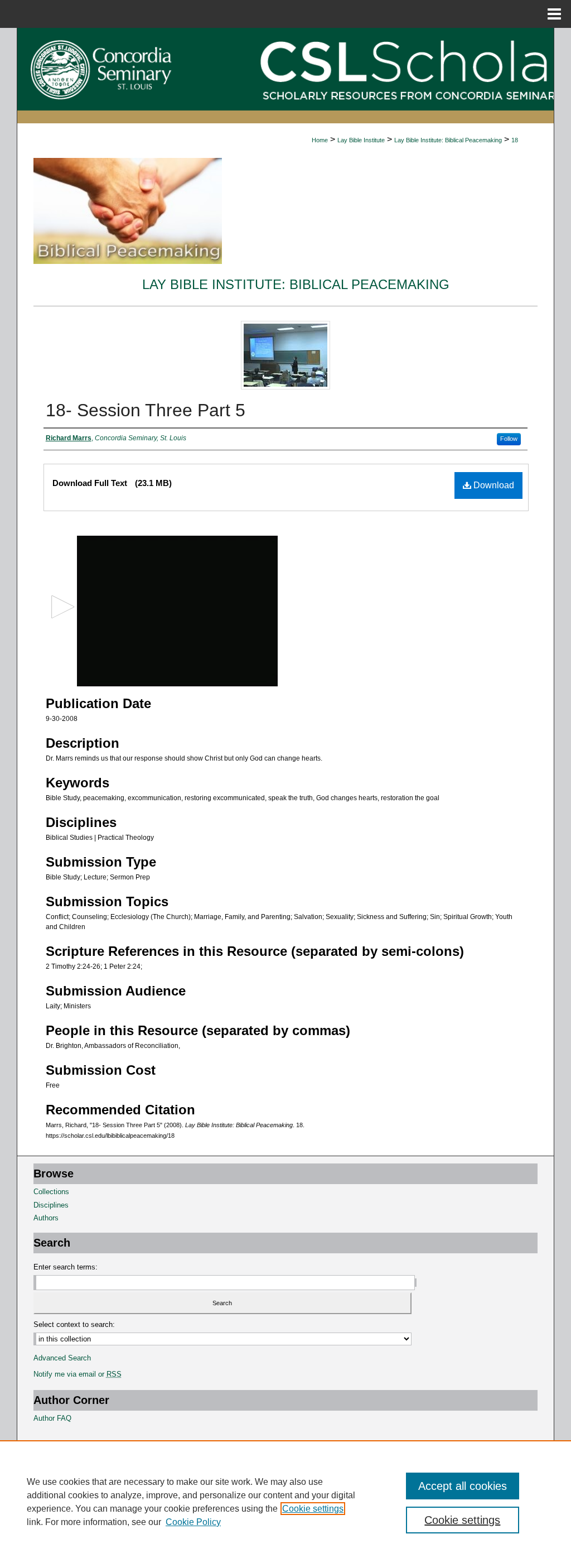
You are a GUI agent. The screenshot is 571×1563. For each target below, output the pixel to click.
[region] (285, 1501)
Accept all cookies (462, 1486)
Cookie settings (312, 1508)
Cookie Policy (193, 1522)
